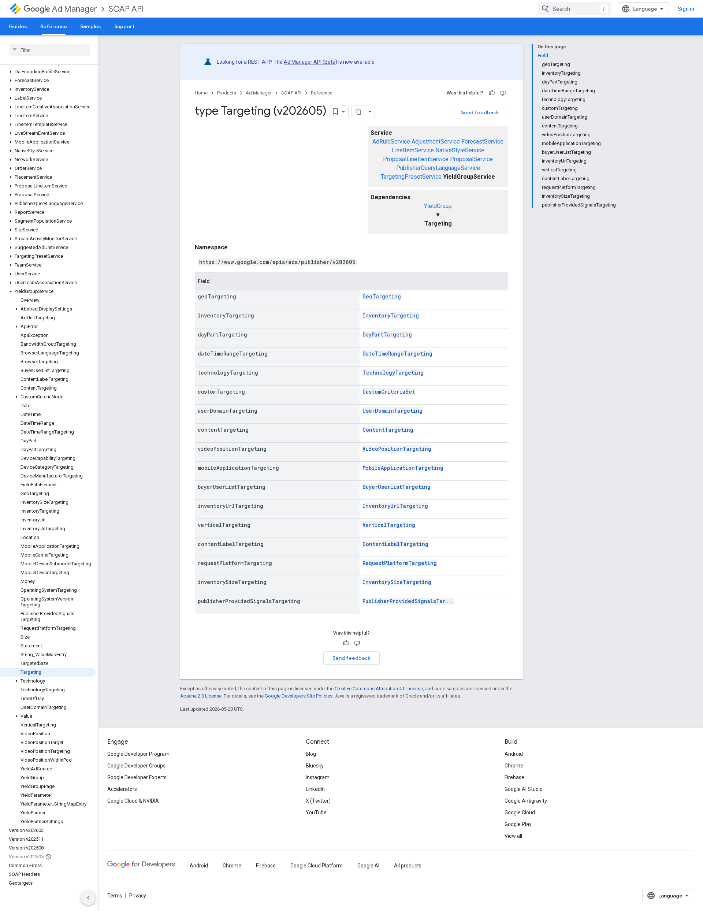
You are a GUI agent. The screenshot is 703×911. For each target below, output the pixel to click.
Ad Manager (74, 9)
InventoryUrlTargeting (395, 505)
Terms (114, 896)
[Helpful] (491, 93)
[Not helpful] (502, 93)
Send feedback (480, 112)
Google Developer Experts (137, 777)
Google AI (368, 866)
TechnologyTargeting (393, 372)
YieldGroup (438, 205)
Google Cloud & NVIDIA (133, 801)
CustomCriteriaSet (388, 391)
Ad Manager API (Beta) (310, 62)
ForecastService (482, 141)
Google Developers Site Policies (298, 696)
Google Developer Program (138, 754)
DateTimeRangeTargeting (397, 353)
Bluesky (315, 766)
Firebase (514, 777)
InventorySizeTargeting (396, 582)
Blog (311, 754)
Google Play (518, 824)
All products (407, 866)
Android (514, 754)
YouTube (316, 812)
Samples (90, 26)
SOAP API (126, 9)
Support (124, 26)
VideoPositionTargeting (396, 448)
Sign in (686, 9)
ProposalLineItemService (416, 159)
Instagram (318, 777)
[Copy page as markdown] (358, 111)
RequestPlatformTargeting (399, 562)
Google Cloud (520, 812)
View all (513, 836)
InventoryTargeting (390, 315)
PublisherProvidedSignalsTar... (408, 601)
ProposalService (471, 159)
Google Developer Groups (136, 766)
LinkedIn (315, 789)
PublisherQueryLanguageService (438, 167)
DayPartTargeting (387, 334)
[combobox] (574, 8)
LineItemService (413, 150)
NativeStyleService (459, 150)
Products (226, 93)
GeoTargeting (381, 296)
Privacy (137, 896)
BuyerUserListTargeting (396, 486)
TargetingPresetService (411, 176)
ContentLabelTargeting (395, 543)
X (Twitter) (318, 801)
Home (201, 93)
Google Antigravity (526, 801)
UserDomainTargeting (392, 410)
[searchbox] (49, 50)
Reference (53, 26)
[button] (48, 71)
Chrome (514, 766)
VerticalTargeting (388, 524)
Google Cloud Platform (316, 866)
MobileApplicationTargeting (402, 467)
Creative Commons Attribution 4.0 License (379, 688)
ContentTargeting (387, 429)
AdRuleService (391, 141)
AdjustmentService (436, 141)
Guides (18, 26)
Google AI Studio (524, 789)
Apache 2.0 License (201, 696)
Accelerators (122, 789)
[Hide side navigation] (88, 897)
